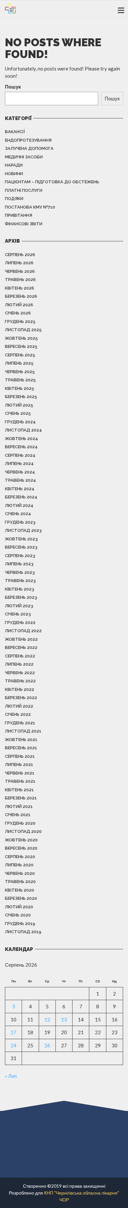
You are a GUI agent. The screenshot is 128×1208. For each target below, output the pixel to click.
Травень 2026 (20, 279)
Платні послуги (23, 190)
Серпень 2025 (20, 354)
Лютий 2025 (19, 405)
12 (47, 1019)
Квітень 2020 (19, 890)
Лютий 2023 (19, 605)
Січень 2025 (18, 413)
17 (13, 1032)
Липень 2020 (19, 864)
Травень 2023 (20, 580)
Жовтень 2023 (21, 538)
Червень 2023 (20, 572)
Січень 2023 (18, 614)
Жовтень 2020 (21, 839)
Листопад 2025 (23, 329)
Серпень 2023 (20, 555)
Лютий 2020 (19, 906)
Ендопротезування (28, 140)
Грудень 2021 (20, 722)
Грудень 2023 (20, 522)
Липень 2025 (19, 363)
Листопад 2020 (23, 831)
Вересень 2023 (21, 547)
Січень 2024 (18, 513)
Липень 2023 (19, 563)
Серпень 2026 (20, 254)
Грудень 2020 (20, 823)
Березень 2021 (21, 797)
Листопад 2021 (23, 731)
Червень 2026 (20, 271)
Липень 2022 (19, 664)
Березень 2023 (21, 597)
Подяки (14, 198)
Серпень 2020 (20, 856)
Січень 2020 (18, 915)
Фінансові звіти (23, 223)
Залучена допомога (29, 148)
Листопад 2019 (23, 931)
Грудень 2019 (20, 923)
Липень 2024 (19, 463)
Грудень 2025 (20, 321)
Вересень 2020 (21, 848)
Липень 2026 (19, 262)
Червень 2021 (19, 773)
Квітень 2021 (19, 789)
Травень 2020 (20, 881)
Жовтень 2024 (21, 438)
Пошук (13, 87)
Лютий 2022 (19, 706)
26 (47, 1045)
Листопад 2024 (23, 430)
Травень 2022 (20, 680)
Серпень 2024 (20, 455)
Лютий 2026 (19, 304)
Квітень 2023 (19, 589)
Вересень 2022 (21, 647)
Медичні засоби (24, 156)
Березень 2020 (21, 898)
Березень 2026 (21, 296)
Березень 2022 (21, 697)
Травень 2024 (20, 480)
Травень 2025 (20, 379)
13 (64, 1019)
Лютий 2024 (19, 505)
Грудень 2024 (20, 421)
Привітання (18, 215)
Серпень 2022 (20, 656)
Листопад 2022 (23, 630)
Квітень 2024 (19, 488)
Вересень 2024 (21, 446)
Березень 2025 (21, 396)
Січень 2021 (18, 814)
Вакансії (15, 131)
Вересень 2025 (21, 346)
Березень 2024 (21, 496)
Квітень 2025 (19, 388)
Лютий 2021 (19, 806)
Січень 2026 (18, 313)
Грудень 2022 (20, 622)
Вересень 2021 (21, 747)
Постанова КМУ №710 (30, 207)
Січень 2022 (18, 714)
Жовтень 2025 (21, 338)
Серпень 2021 (20, 756)
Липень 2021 (19, 764)
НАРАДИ (14, 165)
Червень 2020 (20, 873)
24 (13, 1045)
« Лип (11, 1076)
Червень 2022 (20, 672)
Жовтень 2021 (21, 739)
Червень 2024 (20, 472)
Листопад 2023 (23, 530)
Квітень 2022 (19, 689)
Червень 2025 (20, 371)
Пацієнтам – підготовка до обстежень (52, 181)
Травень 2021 (20, 781)
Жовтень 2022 (21, 639)
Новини (14, 173)
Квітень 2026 (19, 288)
